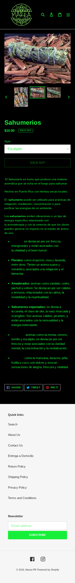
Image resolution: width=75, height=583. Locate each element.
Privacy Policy (17, 487)
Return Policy (17, 466)
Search (12, 424)
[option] (21, 97)
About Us (14, 434)
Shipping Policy (18, 477)
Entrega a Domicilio (20, 455)
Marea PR (30, 569)
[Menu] (68, 14)
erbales (19, 334)
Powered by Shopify (48, 569)
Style (7, 141)
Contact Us (15, 445)
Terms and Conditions (22, 498)
